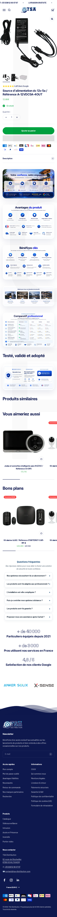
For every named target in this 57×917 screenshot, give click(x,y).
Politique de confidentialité (42, 796)
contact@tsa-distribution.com (17, 871)
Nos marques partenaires (13, 792)
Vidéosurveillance (10, 823)
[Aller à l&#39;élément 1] (6, 78)
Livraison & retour (38, 783)
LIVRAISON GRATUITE (37, 3)
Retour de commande (12, 787)
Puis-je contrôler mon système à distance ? (25, 600)
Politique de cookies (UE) (41, 801)
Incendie (6, 837)
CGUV (33, 769)
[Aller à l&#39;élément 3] (23, 78)
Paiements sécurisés (40, 787)
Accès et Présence (10, 832)
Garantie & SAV (37, 792)
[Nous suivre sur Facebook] (4, 880)
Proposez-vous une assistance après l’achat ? (25, 617)
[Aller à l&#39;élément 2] (15, 78)
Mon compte (8, 769)
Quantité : (7, 112)
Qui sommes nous (38, 774)
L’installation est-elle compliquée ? (21, 592)
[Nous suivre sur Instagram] (11, 880)
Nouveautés (8, 783)
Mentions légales (38, 778)
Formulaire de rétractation (42, 805)
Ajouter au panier (28, 131)
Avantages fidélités (11, 778)
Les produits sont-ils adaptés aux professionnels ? (28, 584)
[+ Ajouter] (41, 459)
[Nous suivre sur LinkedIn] (18, 880)
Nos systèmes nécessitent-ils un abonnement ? (26, 576)
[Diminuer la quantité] (6, 117)
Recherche (7, 796)
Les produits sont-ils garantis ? (19, 608)
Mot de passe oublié (11, 774)
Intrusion (6, 828)
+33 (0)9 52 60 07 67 (12, 867)
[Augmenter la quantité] (17, 117)
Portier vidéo (8, 841)
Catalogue (7, 819)
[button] (28, 138)
